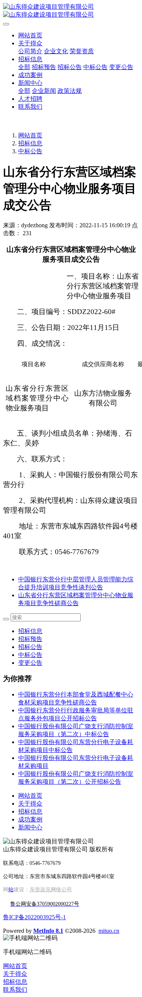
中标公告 (30, 151)
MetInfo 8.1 (48, 931)
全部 (24, 67)
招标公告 (30, 647)
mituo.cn (108, 931)
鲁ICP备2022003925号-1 (34, 917)
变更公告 (30, 663)
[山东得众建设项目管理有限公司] (71, 11)
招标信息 (30, 143)
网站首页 (30, 35)
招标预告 (30, 639)
